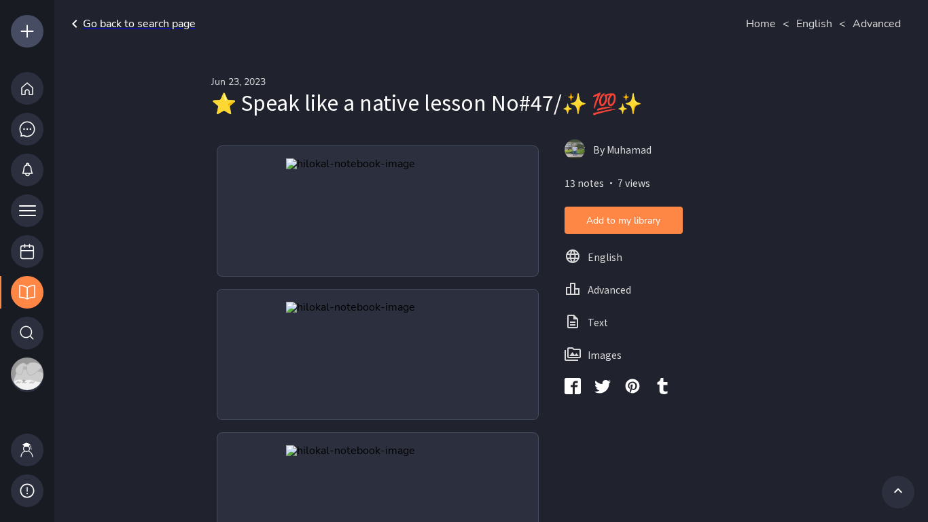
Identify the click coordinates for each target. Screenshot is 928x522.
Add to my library (623, 220)
